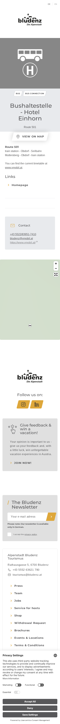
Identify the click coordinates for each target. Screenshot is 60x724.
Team (18, 593)
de (49, 4)
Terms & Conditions (29, 645)
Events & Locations (29, 637)
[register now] (51, 517)
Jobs (17, 600)
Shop (18, 615)
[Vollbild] (56, 274)
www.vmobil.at (13, 167)
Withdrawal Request (30, 623)
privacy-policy (30, 534)
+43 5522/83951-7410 (23, 234)
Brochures (22, 630)
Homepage (20, 185)
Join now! (23, 462)
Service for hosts (27, 608)
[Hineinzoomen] (56, 263)
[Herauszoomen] (56, 268)
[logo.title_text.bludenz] (30, 19)
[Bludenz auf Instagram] (23, 404)
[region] (30, 326)
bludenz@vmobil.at (21, 238)
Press (18, 585)
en (55, 4)
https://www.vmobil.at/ (23, 242)
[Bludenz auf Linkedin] (36, 404)
